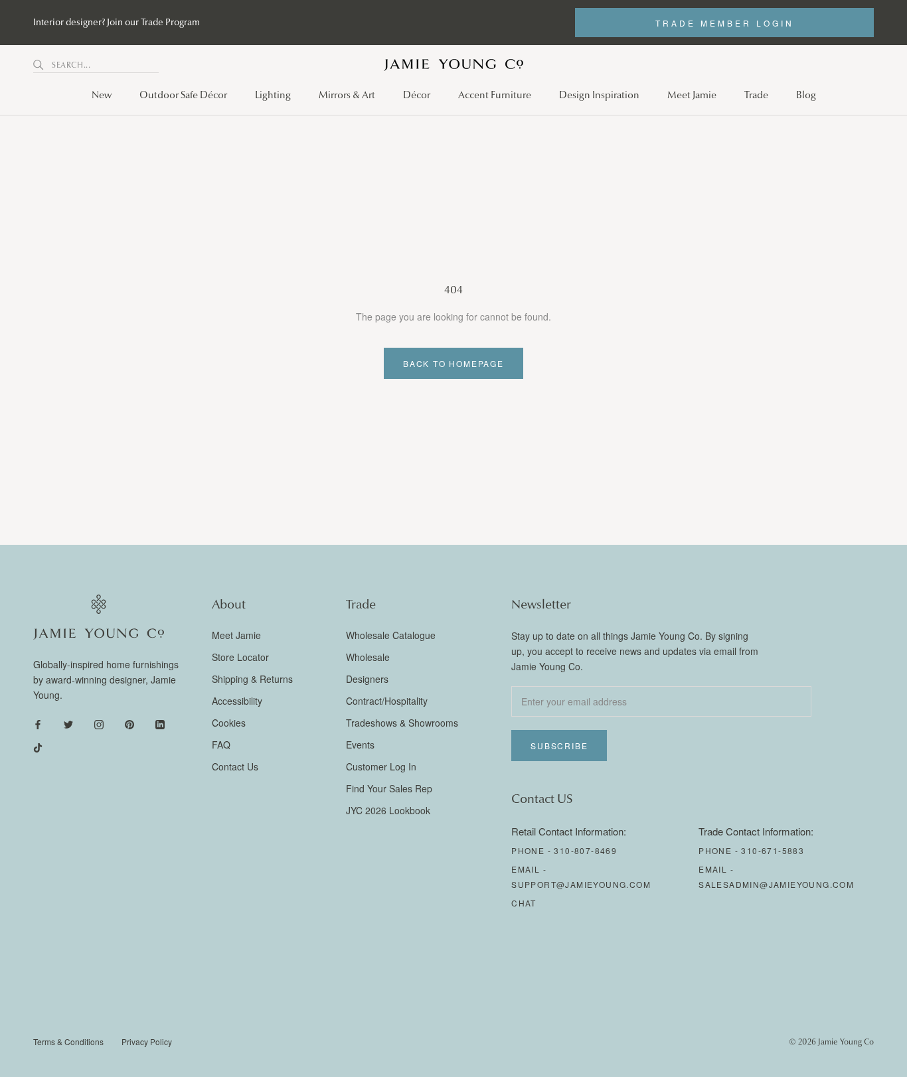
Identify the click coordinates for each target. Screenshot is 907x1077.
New (102, 95)
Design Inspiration (599, 95)
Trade (756, 95)
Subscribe (559, 745)
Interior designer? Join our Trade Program (116, 22)
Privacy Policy (147, 1041)
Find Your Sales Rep (389, 788)
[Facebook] (37, 723)
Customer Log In (381, 766)
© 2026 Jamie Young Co (831, 1041)
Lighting (273, 95)
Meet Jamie (691, 95)
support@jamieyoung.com (581, 884)
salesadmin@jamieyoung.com (776, 884)
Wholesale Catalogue (391, 635)
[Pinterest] (129, 723)
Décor (416, 95)
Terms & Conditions (68, 1041)
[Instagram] (99, 723)
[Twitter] (68, 723)
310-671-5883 (772, 850)
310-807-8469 (585, 850)
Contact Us (235, 766)
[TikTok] (37, 746)
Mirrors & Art (347, 95)
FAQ (221, 744)
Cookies (229, 722)
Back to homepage (453, 363)
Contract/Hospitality (387, 700)
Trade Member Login (724, 23)
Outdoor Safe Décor (183, 95)
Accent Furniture (494, 95)
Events (360, 744)
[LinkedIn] (160, 723)
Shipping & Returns (252, 678)
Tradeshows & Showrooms (402, 722)
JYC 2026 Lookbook (388, 810)
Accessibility (237, 700)
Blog (806, 95)
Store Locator (240, 657)
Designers (367, 678)
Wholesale (368, 657)
